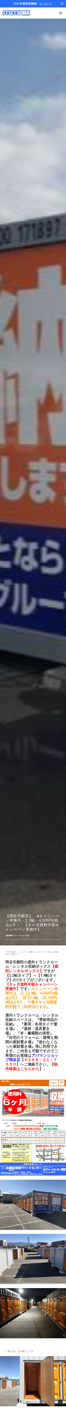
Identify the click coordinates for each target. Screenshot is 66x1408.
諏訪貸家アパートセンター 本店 (17, 935)
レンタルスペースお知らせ (43, 952)
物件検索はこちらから (31, 1066)
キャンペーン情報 (26, 952)
